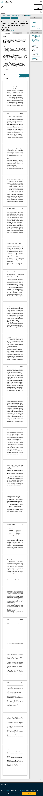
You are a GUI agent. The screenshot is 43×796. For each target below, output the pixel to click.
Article (33, 20)
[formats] (9, 18)
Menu (2, 12)
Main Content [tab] (7, 33)
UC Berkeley (3, 7)
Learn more (12, 30)
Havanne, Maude (7, 29)
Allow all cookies (29, 793)
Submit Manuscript (38, 5)
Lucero (23, 15)
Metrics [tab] (17, 33)
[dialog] (21, 789)
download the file (22, 77)
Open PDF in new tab (24, 75)
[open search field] (41, 2)
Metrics (33, 26)
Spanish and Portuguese (16, 15)
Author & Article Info (36, 28)
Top (41, 779)
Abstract (5, 36)
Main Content (6, 74)
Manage (37, 8)
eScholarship (3, 15)
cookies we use (23, 790)
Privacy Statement (6, 790)
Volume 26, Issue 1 (28, 15)
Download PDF (4, 18)
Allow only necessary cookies (13, 793)
